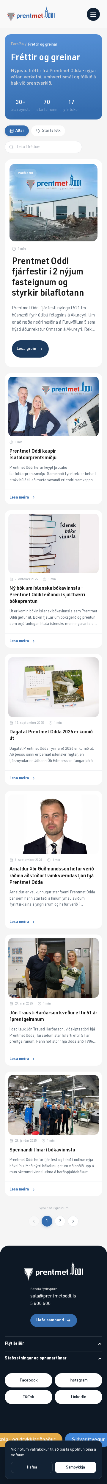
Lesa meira (19, 497)
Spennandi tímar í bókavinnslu (42, 1150)
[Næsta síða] (73, 1221)
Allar (19, 131)
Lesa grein (26, 349)
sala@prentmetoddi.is (53, 1296)
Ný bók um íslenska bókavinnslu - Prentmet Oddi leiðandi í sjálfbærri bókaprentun (47, 595)
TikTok (28, 1397)
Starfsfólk (51, 131)
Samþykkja (75, 1467)
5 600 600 (40, 1303)
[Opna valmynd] (93, 14)
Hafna (32, 1467)
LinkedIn (78, 1397)
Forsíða (17, 44)
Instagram (79, 1380)
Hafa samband (50, 1320)
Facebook (29, 1380)
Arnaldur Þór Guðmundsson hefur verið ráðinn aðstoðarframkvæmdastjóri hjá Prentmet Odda (52, 876)
